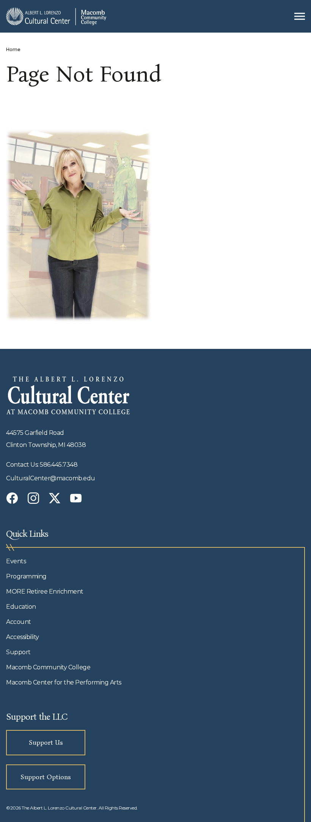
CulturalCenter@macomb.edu (50, 478)
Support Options (45, 777)
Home (13, 49)
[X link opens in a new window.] (55, 498)
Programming (26, 576)
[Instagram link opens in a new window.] (33, 498)
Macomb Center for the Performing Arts (63, 682)
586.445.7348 (58, 464)
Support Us (46, 742)
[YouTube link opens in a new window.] (76, 498)
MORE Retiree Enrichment (44, 591)
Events (16, 561)
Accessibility (22, 637)
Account (18, 621)
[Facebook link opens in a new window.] (12, 498)
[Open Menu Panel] (299, 16)
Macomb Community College (48, 667)
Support (18, 652)
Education (21, 606)
